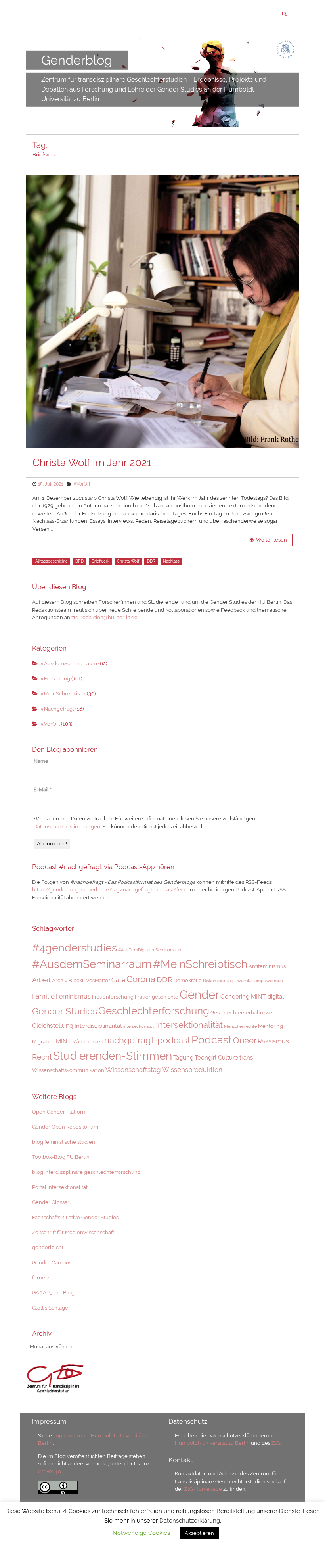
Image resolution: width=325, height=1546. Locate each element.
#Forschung (55, 679)
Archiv (59, 980)
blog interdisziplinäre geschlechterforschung (86, 1172)
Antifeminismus (267, 966)
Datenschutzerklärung (189, 1520)
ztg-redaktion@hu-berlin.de (104, 617)
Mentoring (270, 1026)
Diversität (244, 980)
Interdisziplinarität (98, 1025)
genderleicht (47, 1247)
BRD (79, 561)
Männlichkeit (87, 1042)
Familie (43, 996)
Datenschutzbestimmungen (67, 827)
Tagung (183, 1057)
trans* (247, 1057)
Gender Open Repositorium (65, 1127)
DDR (151, 561)
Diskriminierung (218, 980)
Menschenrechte (240, 1026)
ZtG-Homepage (203, 1489)
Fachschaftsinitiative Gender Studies (75, 1217)
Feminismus (73, 996)
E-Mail (43, 790)
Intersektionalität (189, 1025)
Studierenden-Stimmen (112, 1055)
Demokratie (188, 980)
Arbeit (41, 980)
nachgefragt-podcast (147, 1040)
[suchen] (284, 13)
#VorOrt (81, 484)
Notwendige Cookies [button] (141, 1532)
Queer (244, 1040)
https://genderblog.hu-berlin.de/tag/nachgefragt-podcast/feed (109, 890)
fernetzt (41, 1278)
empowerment (269, 980)
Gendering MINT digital (252, 996)
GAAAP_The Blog (53, 1293)
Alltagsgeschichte (51, 561)
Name (41, 761)
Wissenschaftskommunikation (68, 1070)
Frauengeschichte (156, 997)
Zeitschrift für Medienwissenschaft (73, 1232)
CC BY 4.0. (50, 1472)
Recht (42, 1057)
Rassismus (273, 1041)
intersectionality (139, 1026)
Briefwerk (100, 561)
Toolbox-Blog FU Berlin (61, 1157)
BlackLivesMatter (89, 980)
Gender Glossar (50, 1202)
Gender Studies (64, 1011)
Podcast (211, 1039)
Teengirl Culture (216, 1057)
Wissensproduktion (192, 1070)
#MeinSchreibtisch (63, 694)
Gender (199, 994)
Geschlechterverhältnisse (241, 1013)
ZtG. (276, 1443)
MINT (63, 1041)
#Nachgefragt (57, 709)
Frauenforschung (113, 997)
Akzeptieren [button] (199, 1533)
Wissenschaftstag (133, 1070)
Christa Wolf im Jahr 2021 (91, 463)
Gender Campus (51, 1263)
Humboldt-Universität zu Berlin (212, 1443)
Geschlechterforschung (153, 1011)
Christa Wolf (128, 561)
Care (118, 980)
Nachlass (171, 561)
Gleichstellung (52, 1025)
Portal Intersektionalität (60, 1187)
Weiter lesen (271, 540)
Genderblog (76, 60)
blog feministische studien (63, 1142)
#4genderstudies (74, 947)
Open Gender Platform (59, 1112)
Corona (140, 979)
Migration (43, 1042)
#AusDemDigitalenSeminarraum (150, 949)
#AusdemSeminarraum (68, 663)
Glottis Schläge (50, 1308)
